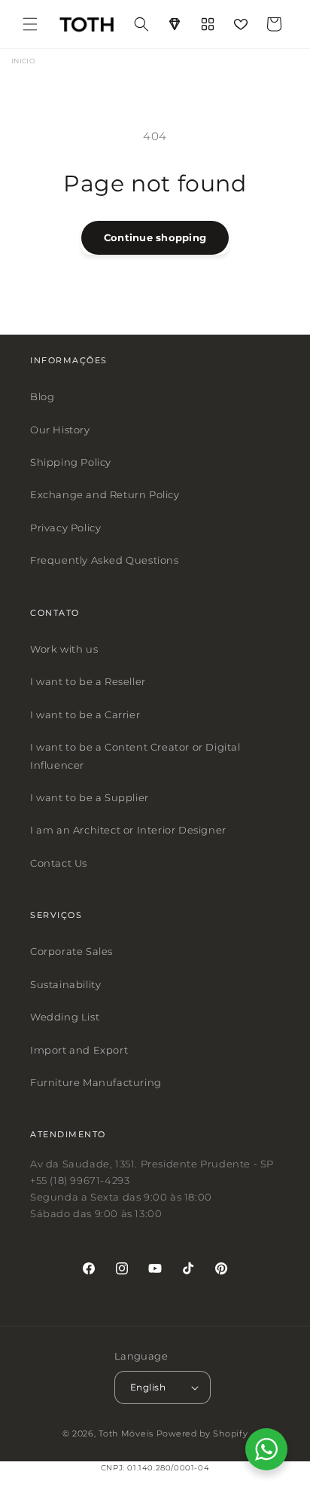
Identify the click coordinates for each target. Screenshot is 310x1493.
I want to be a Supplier (89, 797)
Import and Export (79, 1050)
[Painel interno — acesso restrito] (207, 24)
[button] (30, 24)
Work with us (64, 649)
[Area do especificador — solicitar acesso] (174, 24)
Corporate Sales (71, 952)
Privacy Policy (65, 528)
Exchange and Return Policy (105, 495)
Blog (42, 396)
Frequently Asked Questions (104, 560)
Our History (60, 430)
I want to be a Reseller (88, 682)
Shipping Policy (70, 462)
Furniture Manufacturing (96, 1082)
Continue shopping (155, 237)
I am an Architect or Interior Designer (128, 830)
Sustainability (65, 984)
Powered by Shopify (202, 1434)
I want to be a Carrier (85, 714)
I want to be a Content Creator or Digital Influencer (135, 755)
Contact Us (58, 863)
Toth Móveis (126, 1434)
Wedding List (64, 1017)
